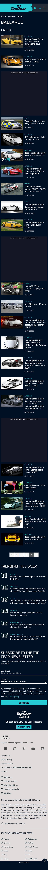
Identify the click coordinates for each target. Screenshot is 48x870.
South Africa (33, 847)
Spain (30, 851)
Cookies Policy (7, 763)
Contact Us (5, 755)
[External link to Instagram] (14, 748)
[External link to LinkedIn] (42, 748)
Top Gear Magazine (12, 789)
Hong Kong (8, 847)
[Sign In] (34, 8)
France (6, 839)
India (6, 851)
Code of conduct (10, 781)
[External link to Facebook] (5, 748)
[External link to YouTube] (33, 748)
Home (3, 16)
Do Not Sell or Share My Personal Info (16, 767)
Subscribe (24, 703)
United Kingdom (14, 742)
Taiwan (30, 855)
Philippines (32, 839)
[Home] (23, 8)
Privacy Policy (6, 759)
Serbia (30, 843)
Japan (6, 859)
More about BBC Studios (13, 823)
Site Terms (8, 777)
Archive (4, 771)
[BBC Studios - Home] (6, 737)
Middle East (32, 859)
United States (27, 742)
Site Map (7, 793)
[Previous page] (11, 555)
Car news (11, 16)
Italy (5, 855)
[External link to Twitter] (24, 748)
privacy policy (13, 696)
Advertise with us (11, 785)
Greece (6, 843)
